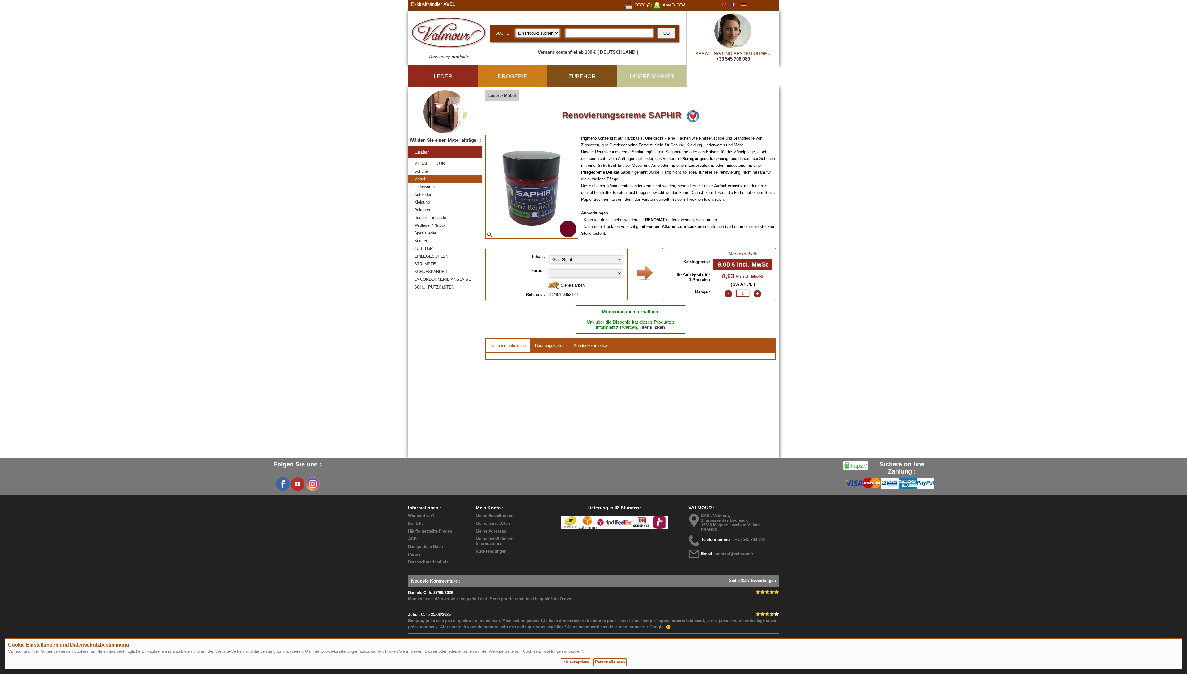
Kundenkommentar (590, 345)
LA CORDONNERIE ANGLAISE (442, 279)
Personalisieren (610, 662)
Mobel (419, 179)
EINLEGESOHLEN (431, 256)
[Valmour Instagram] (312, 484)
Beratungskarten (549, 345)
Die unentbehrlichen (508, 345)
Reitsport (422, 210)
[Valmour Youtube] (297, 484)
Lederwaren (424, 186)
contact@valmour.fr (734, 553)
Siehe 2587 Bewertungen (752, 580)
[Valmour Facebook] (282, 484)
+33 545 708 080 (733, 58)
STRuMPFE (425, 264)
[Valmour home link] (449, 34)
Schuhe (421, 171)
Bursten (421, 240)
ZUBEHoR (423, 248)
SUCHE (502, 33)
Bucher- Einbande (430, 217)
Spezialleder (425, 233)
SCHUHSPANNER (430, 271)
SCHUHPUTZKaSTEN (434, 287)
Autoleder (422, 194)
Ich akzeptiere (575, 662)
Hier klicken (652, 327)
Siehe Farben (572, 285)
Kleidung (422, 202)
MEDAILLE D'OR (429, 163)
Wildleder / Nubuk (430, 225)
